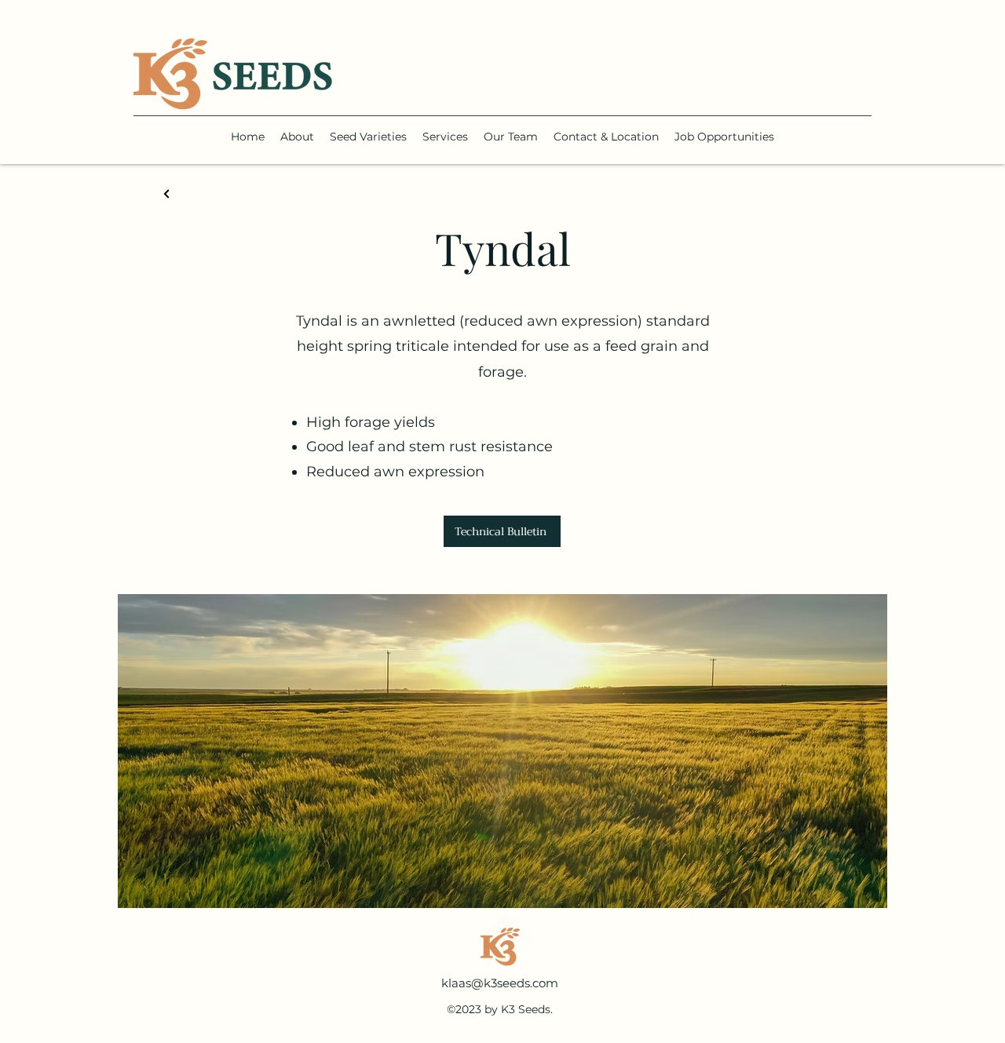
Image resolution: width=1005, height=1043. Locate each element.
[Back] (167, 194)
